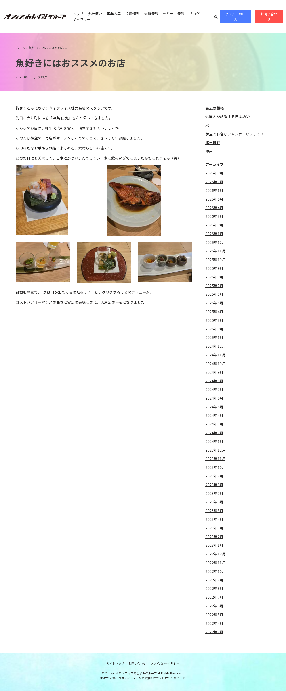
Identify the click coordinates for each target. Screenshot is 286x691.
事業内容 (114, 13)
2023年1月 (214, 545)
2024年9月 (214, 372)
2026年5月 (214, 199)
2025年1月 (214, 337)
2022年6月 (214, 605)
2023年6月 (214, 501)
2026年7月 (214, 181)
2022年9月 (214, 580)
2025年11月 (215, 250)
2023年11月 (215, 458)
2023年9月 (214, 476)
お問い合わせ (269, 17)
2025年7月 (214, 285)
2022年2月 (214, 631)
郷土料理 (212, 142)
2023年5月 (214, 510)
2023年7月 (214, 493)
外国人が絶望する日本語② (227, 116)
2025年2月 (214, 329)
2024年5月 (214, 406)
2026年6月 (214, 190)
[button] (216, 17)
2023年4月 (214, 519)
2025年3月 (214, 320)
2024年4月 (214, 415)
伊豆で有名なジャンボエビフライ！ (234, 134)
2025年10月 (215, 259)
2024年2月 (214, 432)
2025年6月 (214, 294)
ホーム (20, 48)
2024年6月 (214, 398)
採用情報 (132, 13)
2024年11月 (215, 354)
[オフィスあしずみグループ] (34, 16)
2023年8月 (214, 484)
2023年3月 (214, 528)
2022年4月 (214, 623)
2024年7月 (214, 389)
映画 (209, 151)
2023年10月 (215, 467)
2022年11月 (215, 562)
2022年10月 (215, 571)
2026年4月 (214, 207)
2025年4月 (214, 311)
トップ (78, 13)
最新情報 (151, 13)
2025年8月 (214, 277)
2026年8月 (214, 173)
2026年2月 (214, 225)
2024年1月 (214, 441)
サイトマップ (115, 663)
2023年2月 (214, 536)
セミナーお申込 (235, 17)
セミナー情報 (173, 13)
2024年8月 (214, 380)
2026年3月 (214, 216)
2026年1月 (214, 233)
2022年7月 (214, 597)
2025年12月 (215, 242)
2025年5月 (214, 302)
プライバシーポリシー (164, 663)
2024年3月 (214, 424)
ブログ (194, 13)
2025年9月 (214, 268)
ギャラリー (81, 19)
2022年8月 (214, 588)
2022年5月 (214, 614)
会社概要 (95, 13)
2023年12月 (215, 450)
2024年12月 (215, 346)
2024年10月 (215, 363)
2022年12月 (215, 553)
